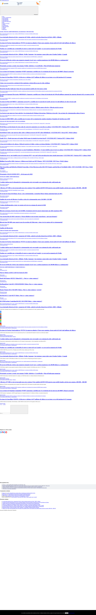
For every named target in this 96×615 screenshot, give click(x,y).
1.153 (4, 404)
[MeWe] (0, 318)
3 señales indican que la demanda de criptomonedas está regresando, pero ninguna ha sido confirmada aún (30, 182)
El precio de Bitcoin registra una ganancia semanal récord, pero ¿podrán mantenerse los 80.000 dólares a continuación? (34, 60)
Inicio (3, 16)
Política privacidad (5, 26)
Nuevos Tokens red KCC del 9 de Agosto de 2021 (14, 272)
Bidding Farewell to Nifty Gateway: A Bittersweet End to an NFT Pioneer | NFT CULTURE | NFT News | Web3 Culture (34, 161)
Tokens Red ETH (5, 20)
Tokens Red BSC (5, 19)
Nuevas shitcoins (5, 18)
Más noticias (10, 336)
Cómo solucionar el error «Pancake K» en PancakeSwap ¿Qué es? (17, 496)
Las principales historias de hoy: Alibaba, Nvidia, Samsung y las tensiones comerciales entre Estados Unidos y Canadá (33, 54)
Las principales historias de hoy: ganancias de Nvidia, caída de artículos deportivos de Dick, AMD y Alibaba (30, 37)
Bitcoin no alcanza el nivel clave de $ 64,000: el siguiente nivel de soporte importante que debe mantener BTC (31, 210)
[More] (1, 324)
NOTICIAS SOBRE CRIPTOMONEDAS (9, 176)
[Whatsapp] (0, 320)
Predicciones (4, 29)
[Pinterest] (0, 316)
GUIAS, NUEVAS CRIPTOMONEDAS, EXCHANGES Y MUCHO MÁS (17, 31)
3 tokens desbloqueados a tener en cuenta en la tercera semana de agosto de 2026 (23, 205)
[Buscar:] (5, 413)
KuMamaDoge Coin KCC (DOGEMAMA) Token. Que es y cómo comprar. (21, 284)
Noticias (14, 336)
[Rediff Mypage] (0, 323)
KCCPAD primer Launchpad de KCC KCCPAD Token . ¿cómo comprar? (21, 301)
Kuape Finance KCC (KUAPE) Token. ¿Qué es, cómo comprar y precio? (21, 289)
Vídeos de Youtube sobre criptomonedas (9, 230)
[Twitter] (0, 312)
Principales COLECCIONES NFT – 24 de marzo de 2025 (16, 174)
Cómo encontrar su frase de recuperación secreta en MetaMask (19, 495)
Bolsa (3, 22)
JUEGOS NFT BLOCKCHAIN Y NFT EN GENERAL (12, 121)
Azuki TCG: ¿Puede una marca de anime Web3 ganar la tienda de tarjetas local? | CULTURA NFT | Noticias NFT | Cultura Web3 (37, 138)
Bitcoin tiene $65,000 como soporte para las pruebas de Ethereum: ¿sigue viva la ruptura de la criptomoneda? (31, 222)
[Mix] (0, 319)
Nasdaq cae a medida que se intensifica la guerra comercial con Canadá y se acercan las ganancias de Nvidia (31, 48)
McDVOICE (4, 494)
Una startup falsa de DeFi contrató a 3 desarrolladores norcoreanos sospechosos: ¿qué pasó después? (28, 216)
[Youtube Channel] (6, 432)
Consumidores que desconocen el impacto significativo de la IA (19, 494)
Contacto (3, 28)
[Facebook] (0, 311)
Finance (3, 493)
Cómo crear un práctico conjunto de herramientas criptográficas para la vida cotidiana (25, 83)
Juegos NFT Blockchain (6, 21)
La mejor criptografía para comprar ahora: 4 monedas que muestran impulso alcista (20, 493)
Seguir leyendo (2, 325)
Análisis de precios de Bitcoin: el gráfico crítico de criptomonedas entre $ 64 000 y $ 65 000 (26, 199)
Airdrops (3, 24)
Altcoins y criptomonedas (6, 17)
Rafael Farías (4, 495)
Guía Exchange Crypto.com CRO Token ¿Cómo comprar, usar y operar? (24, 497)
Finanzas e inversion (5, 23)
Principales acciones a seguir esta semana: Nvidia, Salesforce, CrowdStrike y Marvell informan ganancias (30, 66)
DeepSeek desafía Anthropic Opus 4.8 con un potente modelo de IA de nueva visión (23, 88)
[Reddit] (0, 314)
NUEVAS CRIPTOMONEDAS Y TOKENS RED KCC (12, 267)
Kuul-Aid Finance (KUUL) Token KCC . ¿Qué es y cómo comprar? (19, 278)
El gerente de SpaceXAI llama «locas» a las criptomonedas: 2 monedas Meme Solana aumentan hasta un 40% (31, 193)
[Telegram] (0, 322)
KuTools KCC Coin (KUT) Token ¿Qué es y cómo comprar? (17, 295)
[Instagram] (3, 432)
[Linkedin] (0, 315)
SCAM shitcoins (5, 25)
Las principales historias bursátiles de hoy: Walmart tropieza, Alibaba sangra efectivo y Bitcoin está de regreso (31, 107)
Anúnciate (4, 27)
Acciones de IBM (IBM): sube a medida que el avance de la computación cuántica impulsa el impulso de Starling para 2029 (35, 119)
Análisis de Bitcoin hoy (6, 228)
